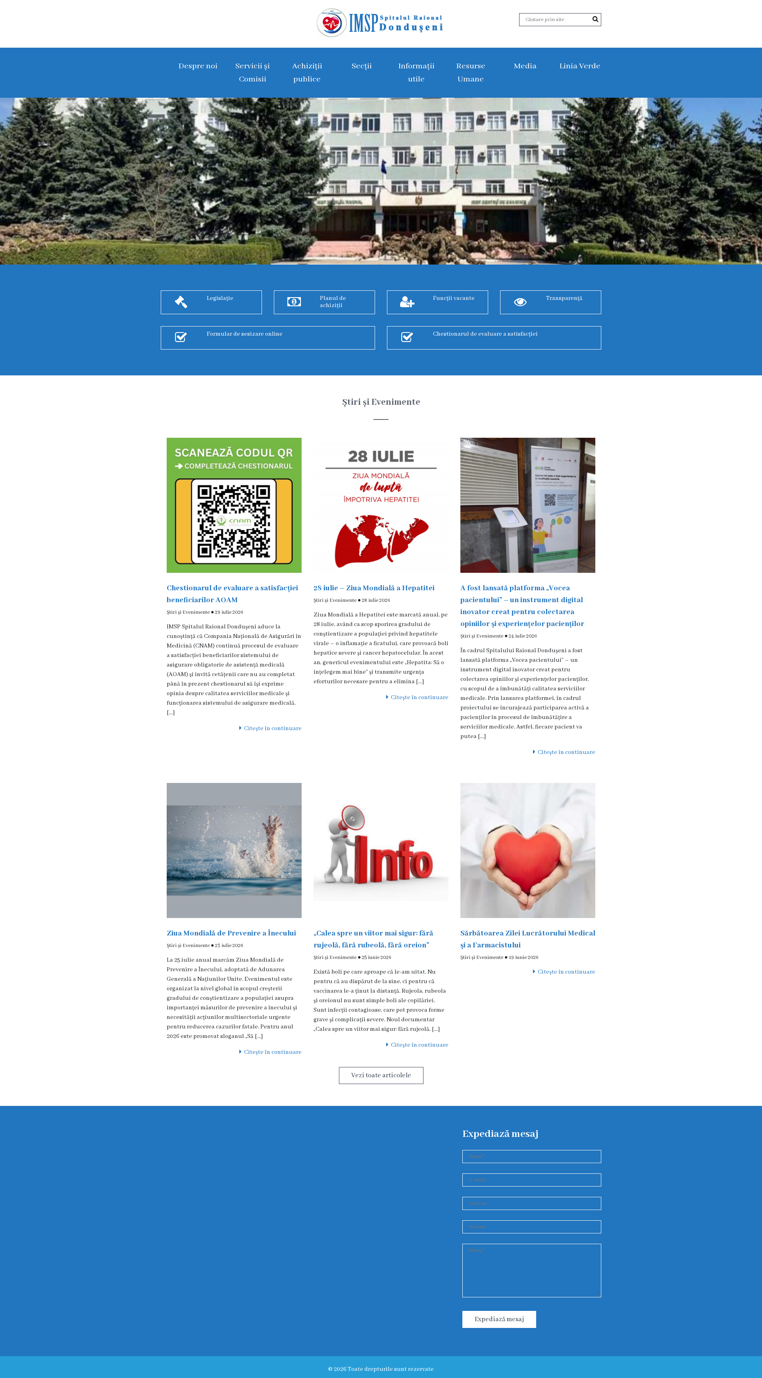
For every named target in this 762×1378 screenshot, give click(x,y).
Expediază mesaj (499, 1319)
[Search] (595, 19)
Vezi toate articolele (381, 1075)
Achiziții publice (307, 72)
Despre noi (197, 66)
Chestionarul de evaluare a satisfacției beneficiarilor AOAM (232, 594)
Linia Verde (579, 66)
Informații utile (416, 72)
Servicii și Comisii (252, 72)
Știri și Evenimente (188, 612)
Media (525, 66)
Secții (362, 66)
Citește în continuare (272, 728)
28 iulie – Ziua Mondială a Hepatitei (374, 588)
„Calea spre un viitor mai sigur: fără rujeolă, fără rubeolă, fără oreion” (373, 939)
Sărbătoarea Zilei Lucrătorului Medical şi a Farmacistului (527, 939)
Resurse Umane (470, 72)
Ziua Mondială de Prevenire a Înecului (231, 933)
